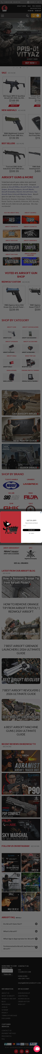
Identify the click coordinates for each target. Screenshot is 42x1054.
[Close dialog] (41, 512)
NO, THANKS (31, 533)
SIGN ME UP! (31, 529)
